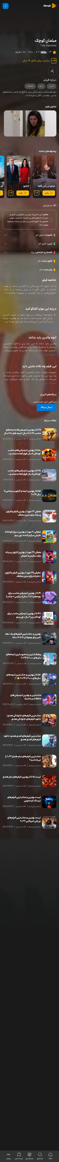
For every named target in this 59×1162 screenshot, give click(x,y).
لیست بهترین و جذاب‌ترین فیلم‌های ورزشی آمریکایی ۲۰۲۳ (24, 819)
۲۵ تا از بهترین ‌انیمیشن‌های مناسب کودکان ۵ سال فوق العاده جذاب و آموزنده (24, 472)
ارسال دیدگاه (46, 407)
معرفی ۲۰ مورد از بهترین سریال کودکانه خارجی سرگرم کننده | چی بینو (23, 533)
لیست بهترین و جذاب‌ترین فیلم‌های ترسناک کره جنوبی (24, 799)
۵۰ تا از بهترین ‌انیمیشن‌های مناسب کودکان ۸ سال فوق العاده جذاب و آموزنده (24, 452)
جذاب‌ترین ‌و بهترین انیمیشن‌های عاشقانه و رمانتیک (25, 697)
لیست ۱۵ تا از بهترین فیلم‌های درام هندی (22, 777)
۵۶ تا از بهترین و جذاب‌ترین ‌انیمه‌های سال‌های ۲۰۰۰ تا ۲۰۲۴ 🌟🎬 (23, 676)
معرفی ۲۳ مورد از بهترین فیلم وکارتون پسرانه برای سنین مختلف (23, 513)
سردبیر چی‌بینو (35, 438)
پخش (47, 193)
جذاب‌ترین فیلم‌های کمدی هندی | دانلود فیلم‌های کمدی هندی (22, 737)
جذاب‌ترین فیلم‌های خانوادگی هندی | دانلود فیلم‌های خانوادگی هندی (24, 717)
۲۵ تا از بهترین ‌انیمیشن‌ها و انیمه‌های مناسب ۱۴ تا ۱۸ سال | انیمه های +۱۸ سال (22, 431)
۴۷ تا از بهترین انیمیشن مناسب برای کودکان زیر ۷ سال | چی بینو (24, 615)
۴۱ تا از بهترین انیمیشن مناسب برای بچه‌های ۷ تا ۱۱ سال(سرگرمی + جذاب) (23, 595)
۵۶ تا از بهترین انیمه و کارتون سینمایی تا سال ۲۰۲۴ (22, 492)
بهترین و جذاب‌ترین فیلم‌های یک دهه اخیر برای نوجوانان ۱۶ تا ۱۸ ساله (23, 635)
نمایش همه (7, 151)
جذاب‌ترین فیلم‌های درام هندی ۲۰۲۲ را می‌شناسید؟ (23, 758)
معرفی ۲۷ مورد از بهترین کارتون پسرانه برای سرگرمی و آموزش (23, 554)
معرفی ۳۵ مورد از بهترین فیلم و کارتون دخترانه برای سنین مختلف (23, 574)
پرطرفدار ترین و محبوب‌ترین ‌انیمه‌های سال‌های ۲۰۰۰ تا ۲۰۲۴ (23, 656)
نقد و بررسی (21, 438)
